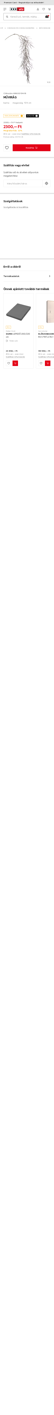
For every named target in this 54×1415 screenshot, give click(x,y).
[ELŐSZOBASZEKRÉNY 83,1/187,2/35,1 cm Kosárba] (47, 363)
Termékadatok (11, 276)
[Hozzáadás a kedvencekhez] (6, 147)
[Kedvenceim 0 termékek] (44, 9)
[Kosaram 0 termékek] (49, 9)
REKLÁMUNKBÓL (12, 116)
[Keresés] (7, 16)
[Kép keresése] (46, 16)
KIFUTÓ (30, 116)
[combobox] (23, 183)
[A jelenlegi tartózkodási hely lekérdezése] (46, 183)
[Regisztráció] (38, 9)
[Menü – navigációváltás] (5, 9)
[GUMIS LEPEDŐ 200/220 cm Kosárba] (15, 363)
